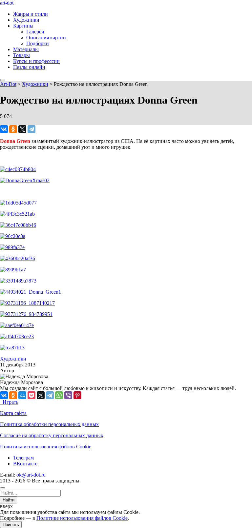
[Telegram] (31, 129)
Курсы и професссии (36, 61)
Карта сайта (13, 413)
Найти (8, 500)
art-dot (6, 3)
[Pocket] (31, 395)
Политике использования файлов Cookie (82, 518)
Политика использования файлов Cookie (45, 446)
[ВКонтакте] (4, 129)
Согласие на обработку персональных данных (51, 435)
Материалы (26, 49)
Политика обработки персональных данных (49, 424)
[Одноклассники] (13, 129)
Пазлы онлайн (29, 67)
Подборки (37, 43)
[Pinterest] (77, 395)
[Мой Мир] (22, 395)
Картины (23, 26)
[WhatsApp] (59, 395)
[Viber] (68, 395)
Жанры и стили (30, 14)
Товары (21, 55)
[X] (22, 129)
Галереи (35, 31)
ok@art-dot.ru (31, 475)
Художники (26, 20)
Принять (11, 524)
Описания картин (46, 37)
